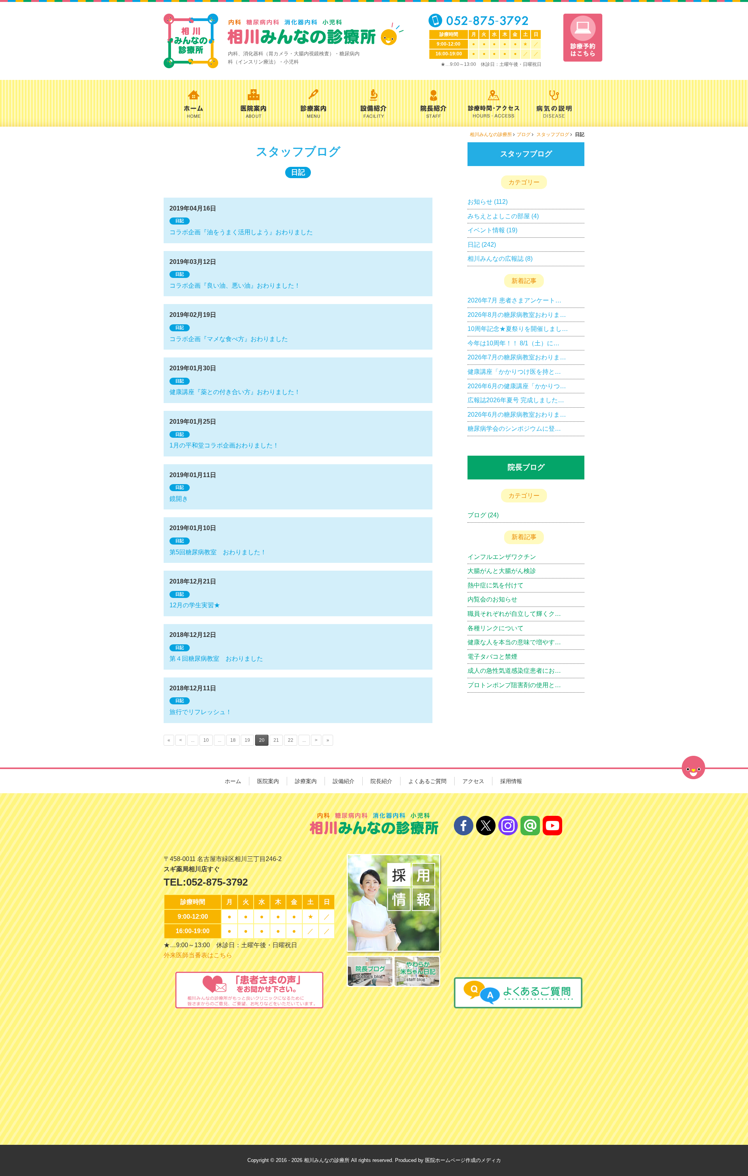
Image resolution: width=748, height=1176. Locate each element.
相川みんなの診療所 (491, 134)
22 (290, 740)
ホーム (233, 781)
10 (206, 740)
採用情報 (511, 780)
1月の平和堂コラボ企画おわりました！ (224, 445)
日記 (179, 220)
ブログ (524, 134)
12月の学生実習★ (194, 605)
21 (276, 740)
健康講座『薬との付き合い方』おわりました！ (234, 392)
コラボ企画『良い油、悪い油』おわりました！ (234, 285)
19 (247, 740)
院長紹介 (381, 781)
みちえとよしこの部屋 (499, 216)
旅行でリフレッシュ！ (200, 712)
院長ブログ (526, 467)
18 (233, 740)
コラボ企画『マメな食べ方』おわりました (228, 339)
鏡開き (178, 498)
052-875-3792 (217, 882)
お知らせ (480, 201)
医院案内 (268, 781)
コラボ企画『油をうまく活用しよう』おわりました (241, 232)
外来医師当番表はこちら (198, 955)
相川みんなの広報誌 (496, 258)
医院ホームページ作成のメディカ (463, 1160)
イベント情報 (486, 230)
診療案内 (306, 781)
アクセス (473, 781)
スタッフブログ (553, 134)
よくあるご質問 (427, 781)
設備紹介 (344, 781)
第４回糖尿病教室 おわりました (216, 658)
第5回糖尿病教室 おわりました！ (217, 552)
